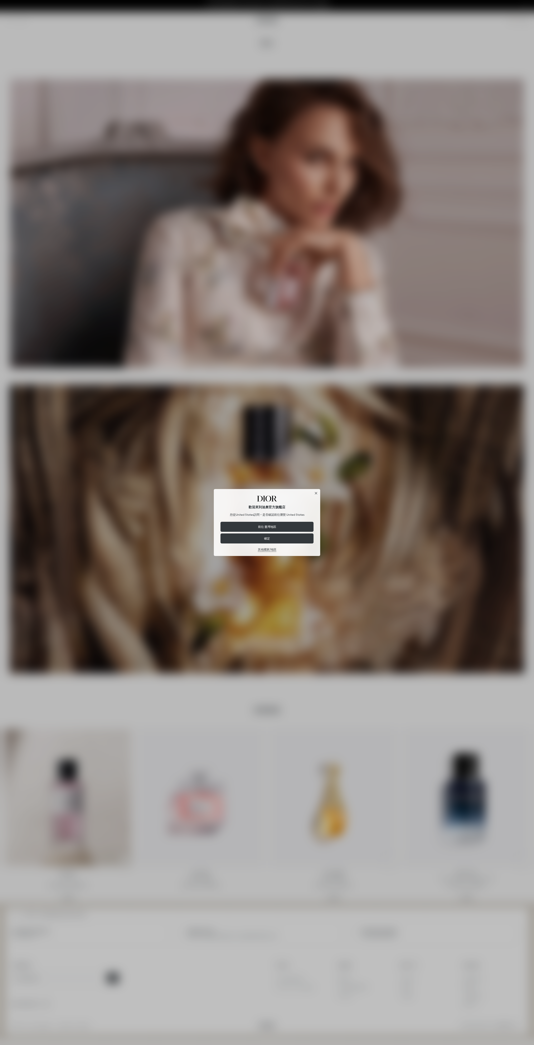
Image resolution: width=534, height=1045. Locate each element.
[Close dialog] (316, 493)
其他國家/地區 (267, 549)
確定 (267, 538)
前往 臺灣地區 (267, 526)
